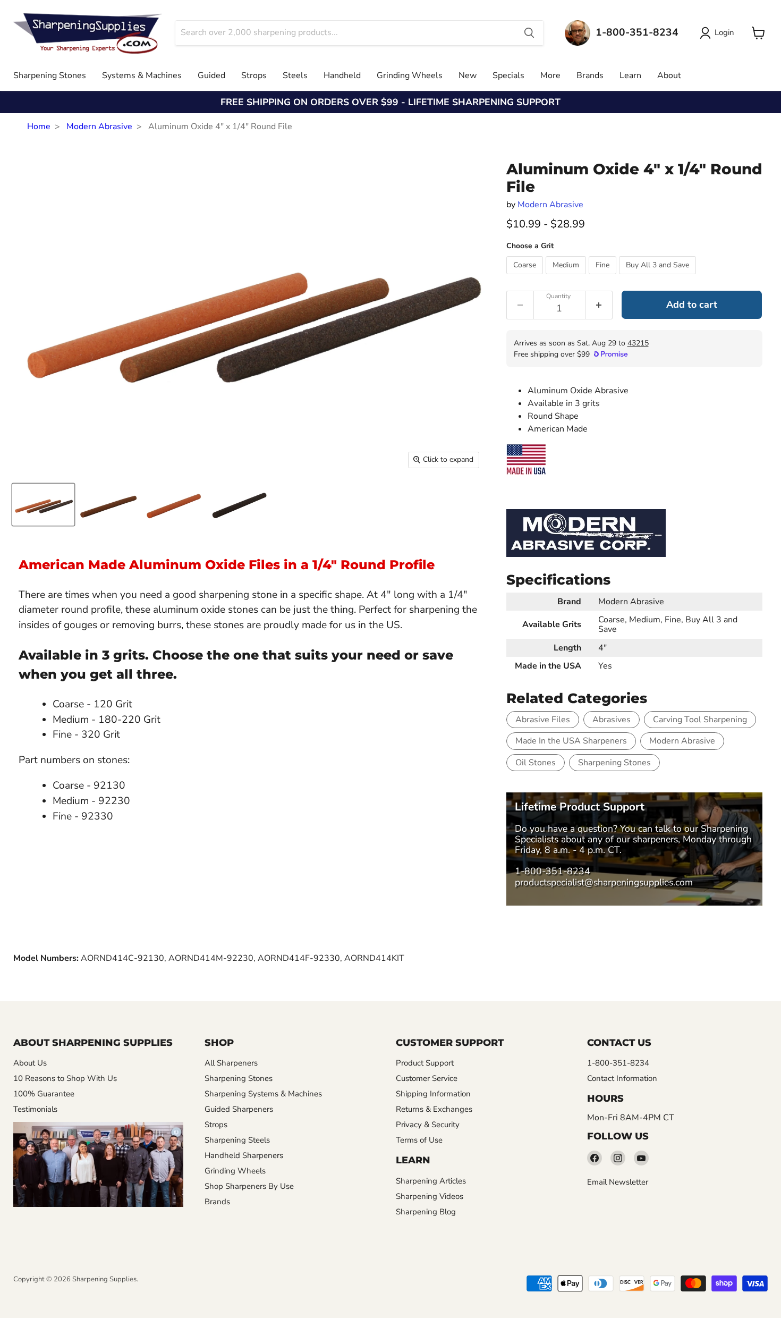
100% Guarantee (43, 1093)
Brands (590, 75)
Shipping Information (433, 1093)
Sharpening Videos (429, 1196)
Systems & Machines (142, 75)
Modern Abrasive (99, 126)
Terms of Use (419, 1140)
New (468, 75)
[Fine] (604, 277)
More (550, 75)
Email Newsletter (617, 1182)
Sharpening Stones (49, 75)
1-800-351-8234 (552, 871)
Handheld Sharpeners (244, 1155)
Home (38, 126)
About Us (30, 1063)
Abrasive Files (542, 719)
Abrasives (611, 719)
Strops (254, 75)
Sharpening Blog (426, 1211)
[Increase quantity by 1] (599, 305)
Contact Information (622, 1078)
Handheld (342, 75)
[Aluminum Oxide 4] (43, 505)
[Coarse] (526, 277)
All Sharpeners (231, 1063)
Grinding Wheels (410, 75)
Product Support (425, 1063)
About (669, 75)
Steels (295, 75)
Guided (211, 75)
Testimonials (35, 1109)
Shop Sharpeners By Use (249, 1186)
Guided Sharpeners (239, 1109)
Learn (630, 75)
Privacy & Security (428, 1124)
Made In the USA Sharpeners (571, 741)
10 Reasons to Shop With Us (65, 1078)
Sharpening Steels (237, 1140)
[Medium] (567, 277)
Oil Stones (535, 762)
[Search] (529, 33)
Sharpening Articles (431, 1181)
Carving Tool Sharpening (700, 719)
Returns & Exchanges (434, 1109)
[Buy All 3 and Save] (659, 277)
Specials (508, 75)
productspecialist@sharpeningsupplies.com (604, 882)
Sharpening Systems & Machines (263, 1093)
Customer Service (426, 1078)
